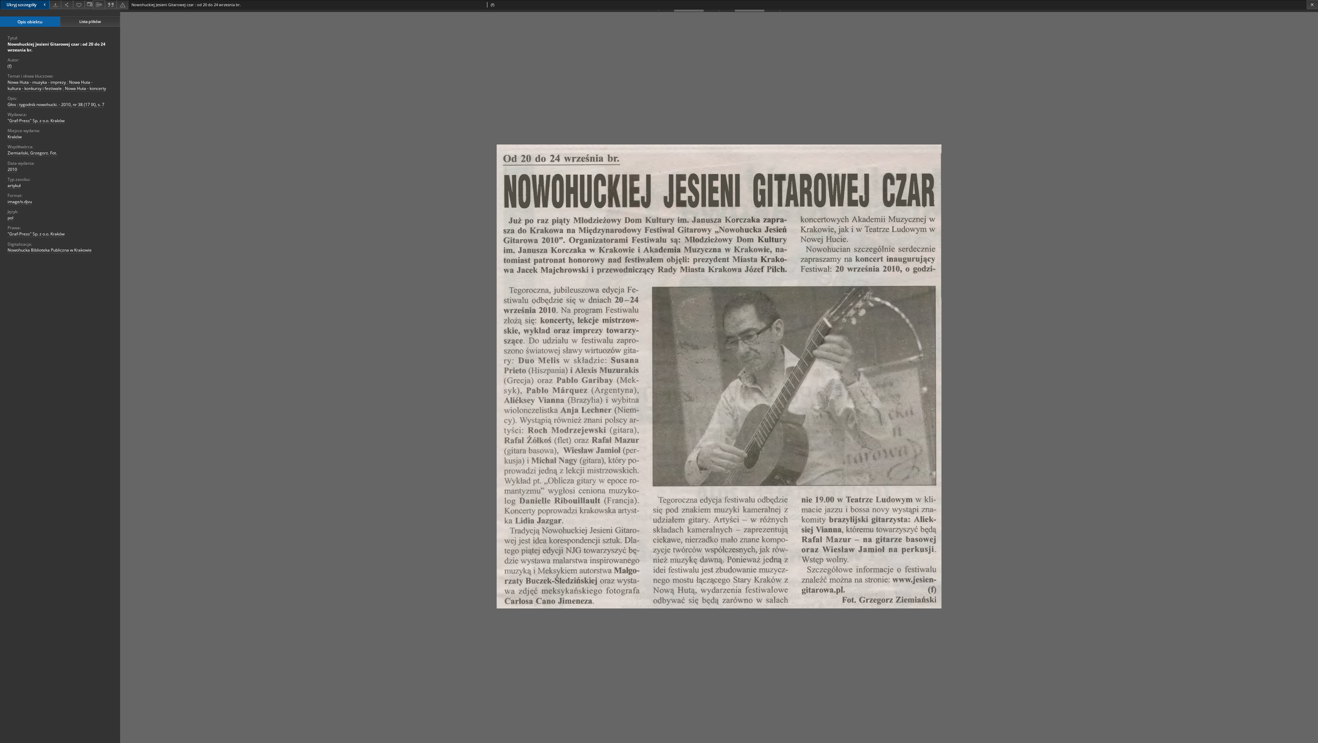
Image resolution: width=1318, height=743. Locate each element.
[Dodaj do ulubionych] (79, 4)
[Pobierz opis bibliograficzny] (99, 5)
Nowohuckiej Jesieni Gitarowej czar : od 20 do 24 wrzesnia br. (56, 47)
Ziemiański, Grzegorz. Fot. (32, 153)
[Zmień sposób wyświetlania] (89, 4)
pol (10, 218)
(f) (10, 66)
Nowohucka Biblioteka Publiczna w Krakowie (50, 250)
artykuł (14, 185)
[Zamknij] (1312, 4)
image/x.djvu (20, 202)
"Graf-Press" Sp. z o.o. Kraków (36, 121)
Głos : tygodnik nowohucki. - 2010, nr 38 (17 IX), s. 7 (56, 104)
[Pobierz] (55, 4)
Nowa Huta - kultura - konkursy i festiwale (50, 85)
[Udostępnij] (67, 4)
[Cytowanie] (111, 4)
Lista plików (90, 21)
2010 (12, 169)
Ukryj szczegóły (21, 5)
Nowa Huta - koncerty (85, 88)
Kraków (15, 137)
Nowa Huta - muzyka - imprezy (37, 82)
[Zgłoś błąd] (122, 4)
